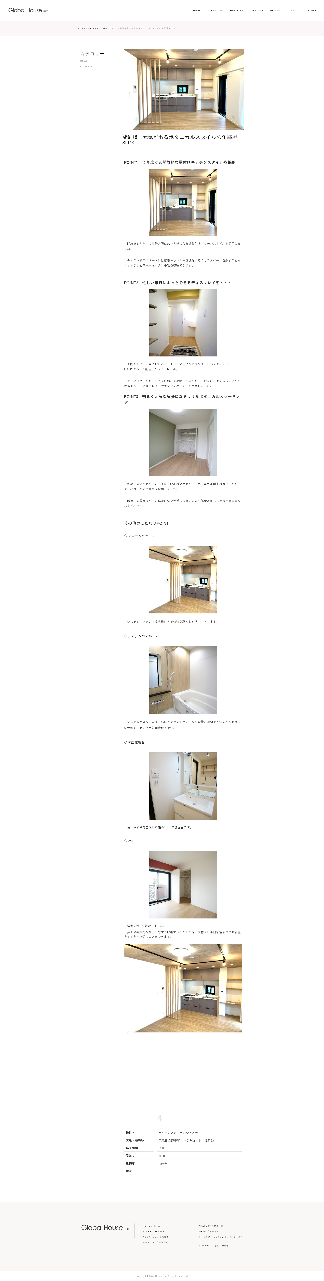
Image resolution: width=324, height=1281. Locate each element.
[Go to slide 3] (169, 1118)
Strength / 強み (154, 1231)
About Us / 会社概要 (156, 1237)
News (84, 61)
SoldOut (109, 28)
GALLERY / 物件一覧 (211, 1226)
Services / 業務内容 (155, 1242)
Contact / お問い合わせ (214, 1245)
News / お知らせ (209, 1231)
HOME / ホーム (152, 1226)
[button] (128, 1033)
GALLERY (94, 28)
